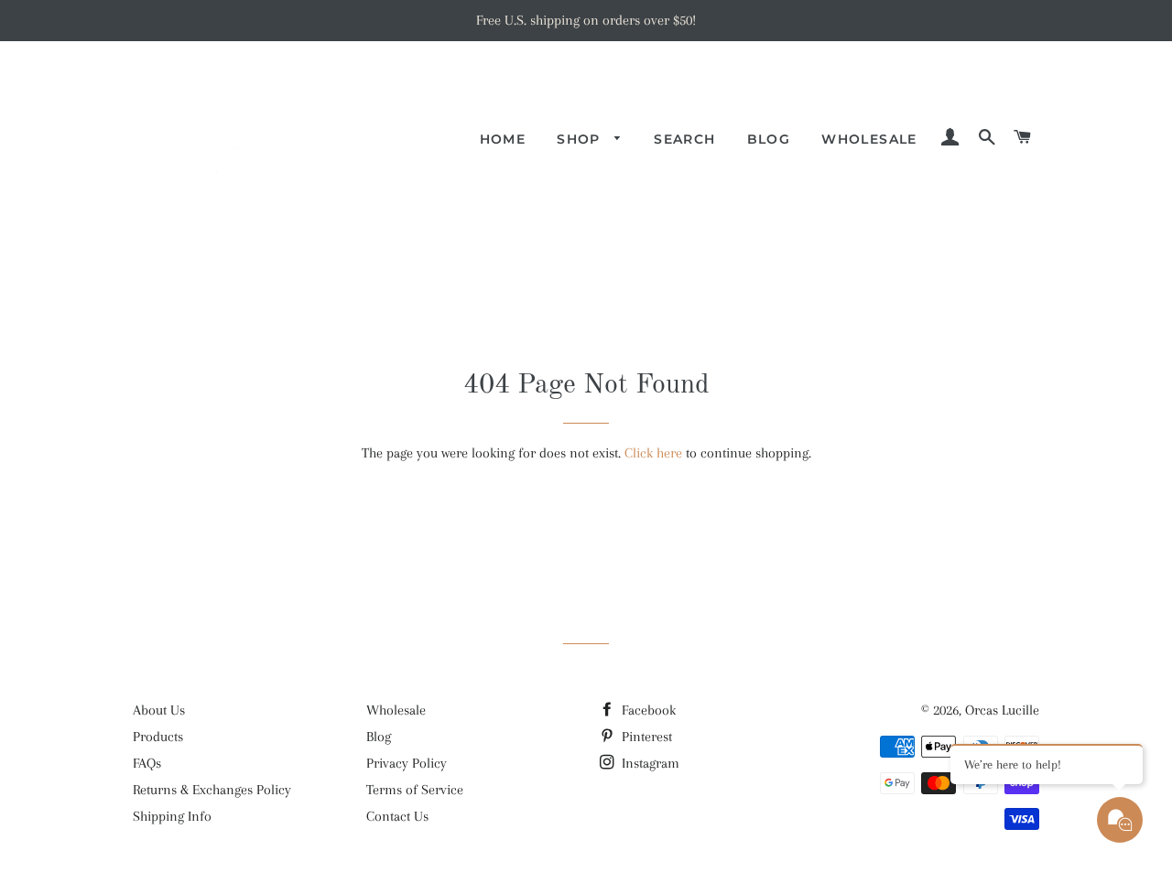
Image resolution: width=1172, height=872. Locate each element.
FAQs (147, 763)
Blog (769, 139)
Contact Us (397, 816)
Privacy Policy (406, 763)
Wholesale (869, 139)
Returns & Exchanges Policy (212, 789)
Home (503, 139)
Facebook (647, 710)
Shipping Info (172, 816)
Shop (581, 139)
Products (158, 736)
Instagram (648, 763)
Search (684, 139)
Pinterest (645, 736)
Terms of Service (414, 789)
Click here (653, 453)
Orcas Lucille (1002, 710)
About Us (159, 710)
